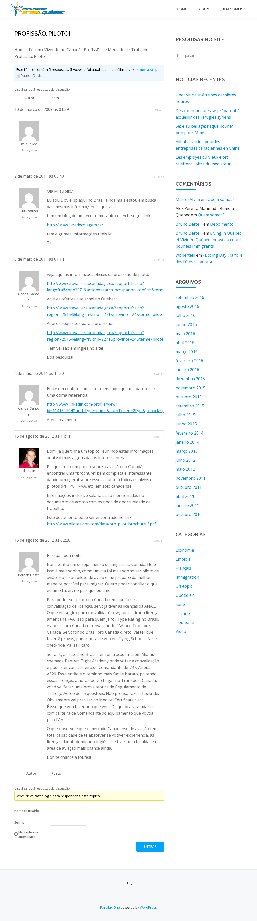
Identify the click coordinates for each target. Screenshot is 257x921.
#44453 (158, 177)
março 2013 (187, 451)
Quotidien (185, 595)
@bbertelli (185, 255)
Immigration (187, 577)
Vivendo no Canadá (62, 49)
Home (182, 9)
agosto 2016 (187, 306)
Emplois (183, 559)
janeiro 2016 (187, 369)
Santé (181, 604)
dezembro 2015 (190, 379)
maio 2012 (185, 469)
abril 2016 (185, 342)
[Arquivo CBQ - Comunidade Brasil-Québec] (38, 9)
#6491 (159, 110)
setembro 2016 (190, 297)
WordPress (148, 907)
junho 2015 (186, 424)
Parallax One (110, 907)
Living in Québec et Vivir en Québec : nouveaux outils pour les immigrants (209, 239)
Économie (185, 550)
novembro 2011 (190, 478)
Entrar (150, 846)
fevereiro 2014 (189, 433)
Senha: (19, 822)
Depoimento (222, 224)
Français (183, 568)
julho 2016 (185, 315)
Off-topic (184, 586)
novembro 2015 (190, 388)
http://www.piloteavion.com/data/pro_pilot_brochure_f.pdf (101, 524)
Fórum (203, 9)
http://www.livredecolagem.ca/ (75, 225)
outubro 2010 (189, 514)
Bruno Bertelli (189, 224)
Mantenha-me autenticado (28, 834)
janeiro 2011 (187, 505)
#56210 (158, 541)
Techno (183, 613)
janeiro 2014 (187, 442)
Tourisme (185, 622)
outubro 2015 (189, 397)
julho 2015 (185, 415)
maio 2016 (185, 333)
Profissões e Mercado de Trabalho (116, 49)
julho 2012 (185, 460)
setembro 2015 (190, 406)
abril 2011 (185, 496)
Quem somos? (232, 9)
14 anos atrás (144, 70)
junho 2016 (186, 324)
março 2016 (187, 351)
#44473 (158, 260)
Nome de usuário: (27, 811)
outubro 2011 (189, 487)
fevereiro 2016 (189, 360)
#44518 (158, 374)
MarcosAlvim (188, 199)
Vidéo (181, 631)
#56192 (158, 437)
